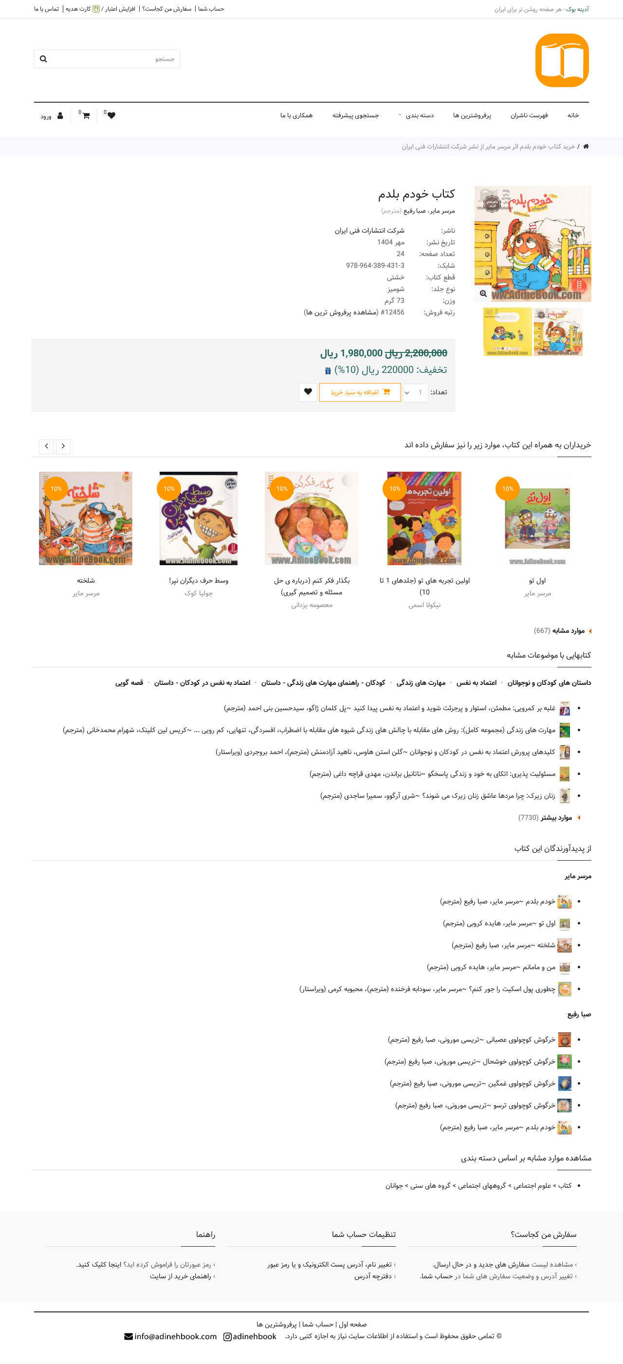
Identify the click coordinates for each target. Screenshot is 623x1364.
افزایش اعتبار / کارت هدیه (100, 9)
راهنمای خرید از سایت (180, 1276)
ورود (46, 116)
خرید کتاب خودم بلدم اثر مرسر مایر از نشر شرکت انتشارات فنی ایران (488, 146)
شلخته (86, 581)
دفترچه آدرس (373, 1276)
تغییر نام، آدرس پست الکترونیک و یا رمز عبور (329, 1265)
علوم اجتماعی (532, 1186)
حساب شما (211, 9)
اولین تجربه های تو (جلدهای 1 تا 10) (425, 586)
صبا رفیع (414, 210)
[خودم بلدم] (483, 293)
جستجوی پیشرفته (355, 115)
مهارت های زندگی (421, 683)
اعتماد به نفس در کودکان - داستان (202, 683)
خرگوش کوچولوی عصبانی (521, 1040)
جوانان (394, 1186)
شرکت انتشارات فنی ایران (369, 231)
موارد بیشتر (556, 818)
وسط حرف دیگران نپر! (198, 581)
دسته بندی (420, 115)
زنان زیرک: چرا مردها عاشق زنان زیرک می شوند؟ (489, 796)
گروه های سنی (430, 1186)
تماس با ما (46, 9)
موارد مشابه (568, 631)
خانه (573, 115)
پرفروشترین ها (472, 115)
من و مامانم (540, 967)
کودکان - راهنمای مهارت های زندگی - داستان (323, 683)
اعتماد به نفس (476, 683)
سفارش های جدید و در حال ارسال (482, 1265)
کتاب (565, 1186)
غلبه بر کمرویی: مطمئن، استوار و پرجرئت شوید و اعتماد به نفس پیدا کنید (455, 708)
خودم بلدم (541, 901)
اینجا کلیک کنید (99, 1265)
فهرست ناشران (529, 115)
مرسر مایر (442, 210)
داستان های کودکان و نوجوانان (549, 683)
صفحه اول (353, 1324)
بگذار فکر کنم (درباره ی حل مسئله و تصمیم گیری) (311, 586)
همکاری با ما (296, 115)
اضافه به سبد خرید (355, 392)
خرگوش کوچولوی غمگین (522, 1083)
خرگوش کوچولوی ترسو (525, 1105)
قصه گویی (129, 683)
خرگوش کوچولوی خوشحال (520, 1062)
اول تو (537, 581)
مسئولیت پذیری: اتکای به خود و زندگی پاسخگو (492, 774)
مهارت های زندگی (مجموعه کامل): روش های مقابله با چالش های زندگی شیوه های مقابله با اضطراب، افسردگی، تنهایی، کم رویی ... (375, 730)
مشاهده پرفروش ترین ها (341, 312)
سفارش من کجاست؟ (166, 9)
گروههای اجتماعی (482, 1186)
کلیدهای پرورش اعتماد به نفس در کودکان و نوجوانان (483, 752)
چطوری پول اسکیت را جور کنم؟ (513, 989)
